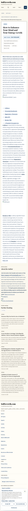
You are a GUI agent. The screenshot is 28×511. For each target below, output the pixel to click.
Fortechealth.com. (16, 275)
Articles (8, 13)
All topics (3, 416)
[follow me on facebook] (14, 301)
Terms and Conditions (6, 467)
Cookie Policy (4, 471)
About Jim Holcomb (10, 294)
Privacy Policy (4, 464)
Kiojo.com (5, 260)
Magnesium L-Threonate (11, 114)
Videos (2, 431)
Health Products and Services (9, 17)
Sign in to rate (6, 48)
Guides (2, 424)
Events (2, 449)
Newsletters (4, 445)
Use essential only (20, 504)
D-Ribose (7, 108)
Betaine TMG (8, 120)
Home (2, 13)
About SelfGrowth (5, 437)
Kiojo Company (5, 275)
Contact (3, 456)
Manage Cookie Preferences (8, 481)
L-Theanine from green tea (12, 123)
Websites (3, 441)
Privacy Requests (5, 478)
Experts (3, 420)
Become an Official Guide (7, 452)
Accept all (7, 504)
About (2, 7)
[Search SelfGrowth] (8, 7)
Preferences (14, 508)
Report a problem (6, 488)
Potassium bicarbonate (11, 111)
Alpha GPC (7, 117)
